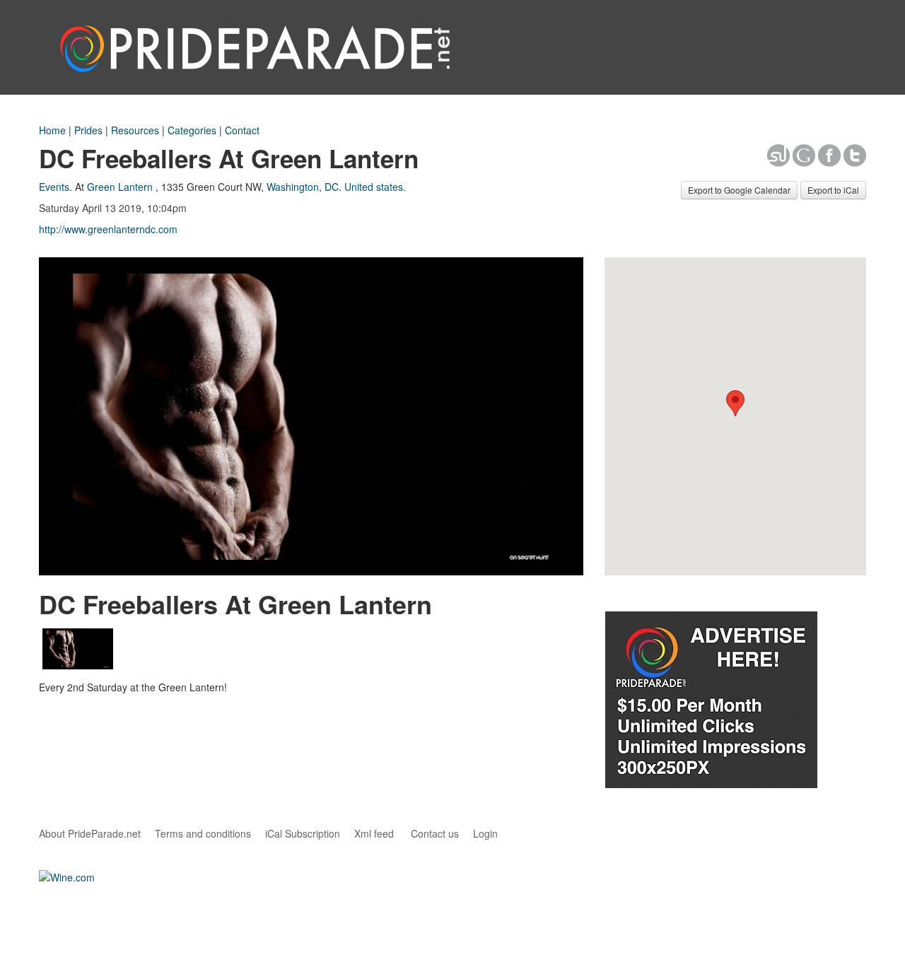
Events (54, 187)
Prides (88, 130)
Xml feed (374, 833)
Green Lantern (120, 187)
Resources (135, 130)
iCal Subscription (302, 833)
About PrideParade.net (90, 833)
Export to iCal (833, 190)
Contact (242, 130)
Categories (192, 130)
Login (485, 833)
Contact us (435, 833)
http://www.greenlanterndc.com (108, 229)
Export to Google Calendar (739, 190)
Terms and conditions (203, 833)
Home (52, 130)
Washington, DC (303, 187)
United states (373, 187)
